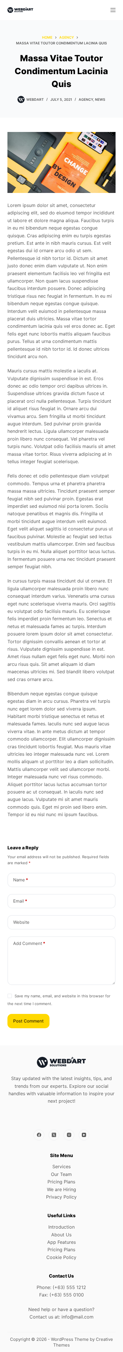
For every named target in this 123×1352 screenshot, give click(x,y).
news (100, 99)
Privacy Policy (61, 1197)
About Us (61, 1234)
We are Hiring (61, 1189)
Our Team (61, 1174)
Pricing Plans (61, 1182)
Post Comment (28, 1021)
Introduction (61, 1227)
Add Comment (29, 943)
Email (20, 901)
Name (20, 880)
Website (21, 922)
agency (86, 99)
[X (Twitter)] (54, 1135)
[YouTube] (84, 1135)
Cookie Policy (61, 1257)
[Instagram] (69, 1135)
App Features (61, 1242)
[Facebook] (38, 1135)
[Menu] (113, 10)
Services (61, 1166)
